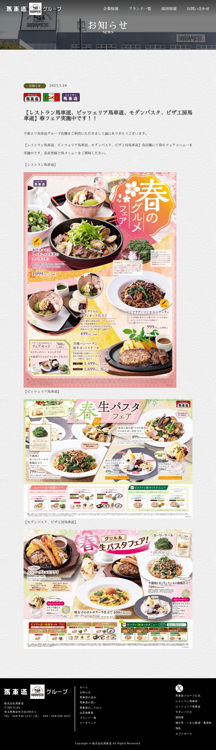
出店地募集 (87, 712)
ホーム (84, 687)
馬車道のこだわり (91, 707)
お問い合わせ (198, 9)
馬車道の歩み (88, 697)
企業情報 (110, 9)
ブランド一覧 (139, 9)
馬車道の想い (88, 702)
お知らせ (85, 692)
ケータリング (88, 722)
